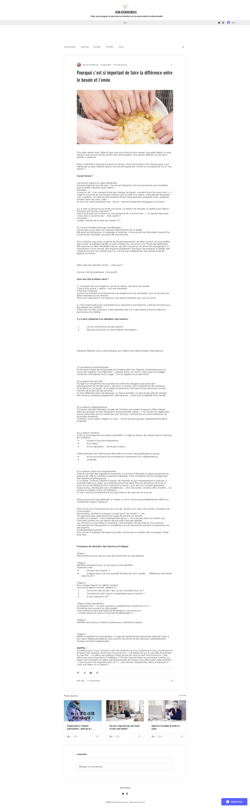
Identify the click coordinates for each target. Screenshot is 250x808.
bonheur (97, 47)
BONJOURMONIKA (126, 12)
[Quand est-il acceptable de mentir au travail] (167, 710)
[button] (183, 47)
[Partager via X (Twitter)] (84, 672)
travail (121, 47)
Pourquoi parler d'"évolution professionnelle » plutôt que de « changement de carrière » (79, 727)
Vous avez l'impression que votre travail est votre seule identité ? (124, 727)
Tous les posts (70, 47)
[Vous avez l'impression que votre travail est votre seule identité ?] (125, 710)
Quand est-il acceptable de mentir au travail (165, 727)
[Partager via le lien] (97, 672)
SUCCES (109, 47)
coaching (85, 47)
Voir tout (182, 695)
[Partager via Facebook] (78, 672)
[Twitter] (219, 22)
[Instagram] (223, 22)
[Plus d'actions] (171, 64)
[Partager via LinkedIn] (91, 672)
